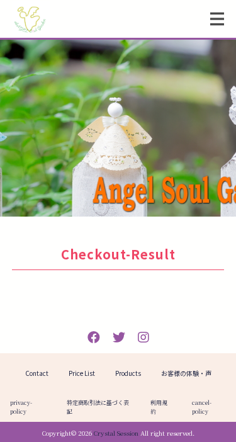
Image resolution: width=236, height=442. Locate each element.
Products (128, 373)
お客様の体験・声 (186, 373)
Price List (82, 373)
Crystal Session (116, 433)
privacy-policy (21, 407)
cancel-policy (201, 407)
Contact (36, 373)
